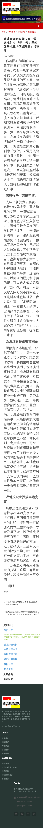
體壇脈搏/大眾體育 (22, 634)
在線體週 (5, 746)
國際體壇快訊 (10, 654)
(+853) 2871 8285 (24, 806)
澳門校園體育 (10, 658)
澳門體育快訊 (9, 634)
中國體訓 (5, 749)
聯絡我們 (5, 742)
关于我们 (5, 738)
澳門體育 (8, 630)
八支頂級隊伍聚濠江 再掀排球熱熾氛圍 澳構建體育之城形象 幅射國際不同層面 (20, 613)
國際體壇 (8, 664)
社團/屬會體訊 (25, 637)
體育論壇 (34, 634)
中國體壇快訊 (10, 649)
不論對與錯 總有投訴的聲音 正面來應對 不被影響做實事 (22, 603)
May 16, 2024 (9, 56)
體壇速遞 (8, 669)
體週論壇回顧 (10, 644)
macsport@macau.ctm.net (29, 797)
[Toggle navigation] (5, 26)
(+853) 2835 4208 (24, 801)
